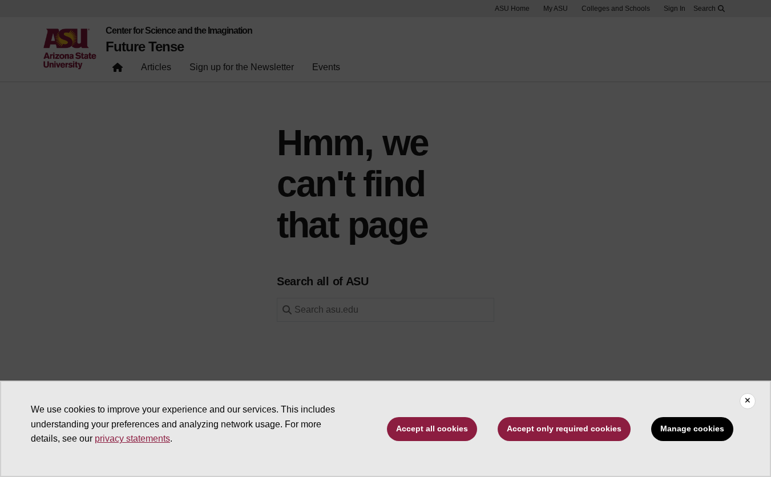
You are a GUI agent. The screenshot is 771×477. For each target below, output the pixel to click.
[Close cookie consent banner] (748, 401)
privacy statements (132, 438)
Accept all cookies (432, 428)
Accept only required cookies (564, 428)
